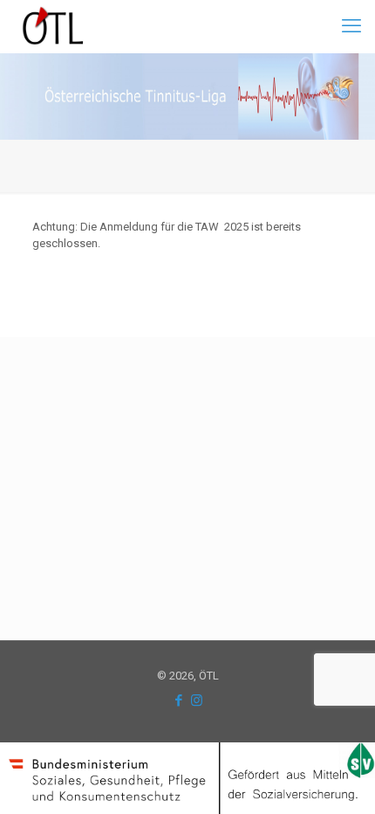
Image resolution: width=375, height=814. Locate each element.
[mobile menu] (351, 26)
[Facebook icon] (178, 700)
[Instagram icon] (196, 700)
